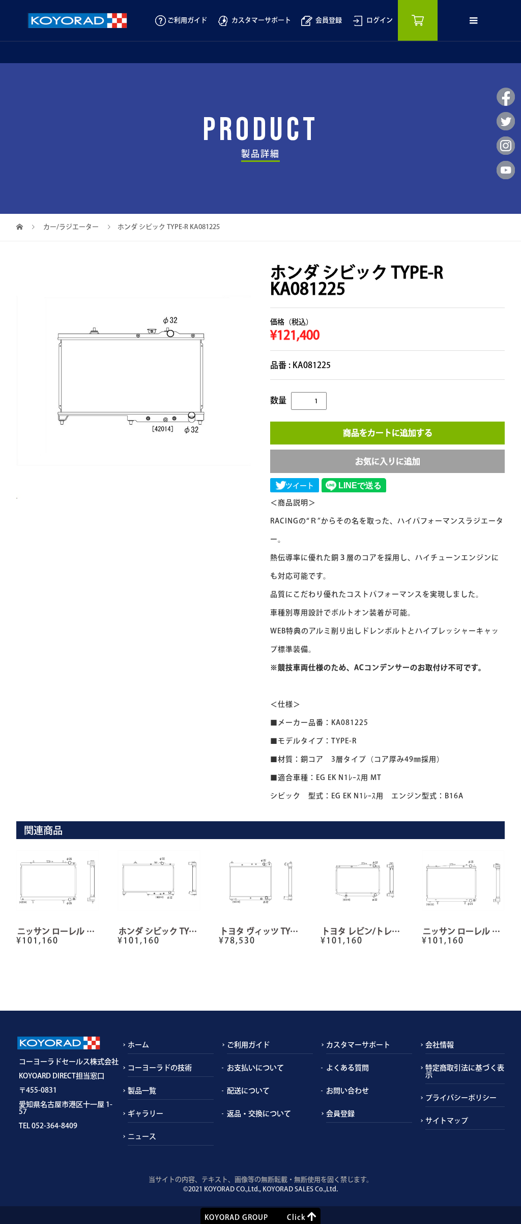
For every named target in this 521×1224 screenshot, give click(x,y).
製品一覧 (142, 1090)
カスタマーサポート (259, 20)
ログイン (378, 20)
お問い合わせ (347, 1090)
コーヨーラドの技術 (160, 1067)
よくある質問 (347, 1067)
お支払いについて (255, 1067)
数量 (278, 400)
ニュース (142, 1136)
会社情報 (439, 1044)
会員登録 (327, 20)
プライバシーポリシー (461, 1097)
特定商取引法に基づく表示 (464, 1071)
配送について (248, 1090)
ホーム (138, 1044)
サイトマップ (446, 1120)
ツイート (299, 485)
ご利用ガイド (186, 20)
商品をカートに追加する (387, 433)
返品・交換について (259, 1113)
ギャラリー (145, 1113)
